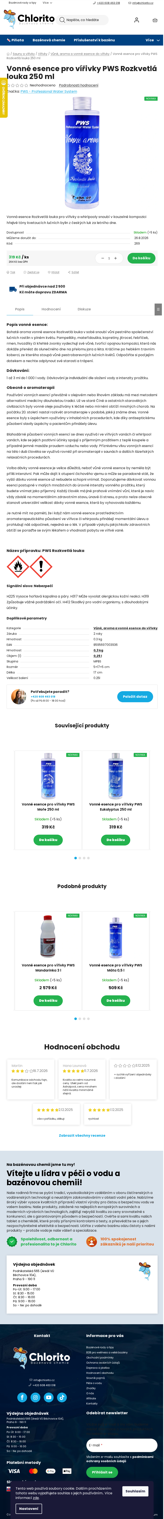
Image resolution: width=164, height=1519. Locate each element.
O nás (90, 1393)
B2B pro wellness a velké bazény (107, 1352)
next (154, 803)
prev (10, 803)
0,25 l (98, 656)
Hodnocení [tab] (51, 309)
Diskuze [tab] (84, 309)
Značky (91, 1388)
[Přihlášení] (137, 20)
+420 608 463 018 (108, 3)
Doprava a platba (98, 1368)
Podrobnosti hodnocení (78, 85)
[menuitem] (15, 40)
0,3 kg (98, 650)
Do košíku (141, 258)
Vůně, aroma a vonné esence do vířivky (126, 628)
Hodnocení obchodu (100, 1373)
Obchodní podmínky (100, 1357)
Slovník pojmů (95, 1378)
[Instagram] (35, 1397)
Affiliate (91, 1398)
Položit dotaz (135, 696)
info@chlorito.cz (142, 3)
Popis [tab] (20, 309)
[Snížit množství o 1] (103, 258)
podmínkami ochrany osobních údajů (119, 1459)
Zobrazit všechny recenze (82, 1135)
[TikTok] (62, 1397)
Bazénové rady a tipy (22, 2)
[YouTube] (49, 1397)
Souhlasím (135, 1491)
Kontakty (92, 1403)
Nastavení (28, 1508)
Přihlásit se (102, 1472)
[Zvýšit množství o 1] (115, 258)
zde (36, 1497)
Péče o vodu (94, 1383)
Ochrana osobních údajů (103, 1362)
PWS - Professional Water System (48, 91)
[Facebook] (22, 1397)
